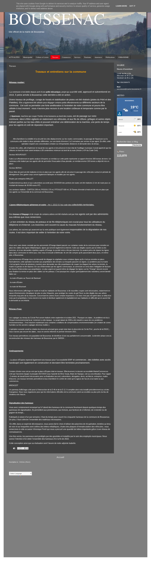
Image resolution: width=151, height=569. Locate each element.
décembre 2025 (15, 504)
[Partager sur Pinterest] (27, 448)
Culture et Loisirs (42, 57)
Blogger (102, 552)
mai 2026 (12, 493)
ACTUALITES (14, 57)
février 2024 (13, 535)
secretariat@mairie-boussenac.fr (129, 89)
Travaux (55, 57)
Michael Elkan (85, 552)
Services (77, 57)
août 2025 (13, 513)
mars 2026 (13, 496)
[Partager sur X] (23, 448)
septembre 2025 (15, 510)
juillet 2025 (13, 516)
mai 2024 (12, 530)
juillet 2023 (13, 544)
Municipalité (27, 57)
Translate (26, 476)
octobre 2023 (14, 541)
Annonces (98, 57)
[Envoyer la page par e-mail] (14, 448)
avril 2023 (12, 546)
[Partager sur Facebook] (25, 448)
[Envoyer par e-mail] (18, 448)
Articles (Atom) (24, 462)
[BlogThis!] (20, 448)
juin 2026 (12, 490)
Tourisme (87, 57)
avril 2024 (12, 532)
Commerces (66, 57)
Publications (110, 57)
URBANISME (123, 57)
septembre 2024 (15, 521)
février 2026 (13, 499)
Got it (132, 6)
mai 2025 (12, 518)
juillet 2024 (13, 524)
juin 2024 (12, 527)
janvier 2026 (13, 501)
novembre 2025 (15, 507)
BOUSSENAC (56, 18)
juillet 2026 (13, 487)
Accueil (60, 457)
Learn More (121, 6)
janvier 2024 (13, 538)
